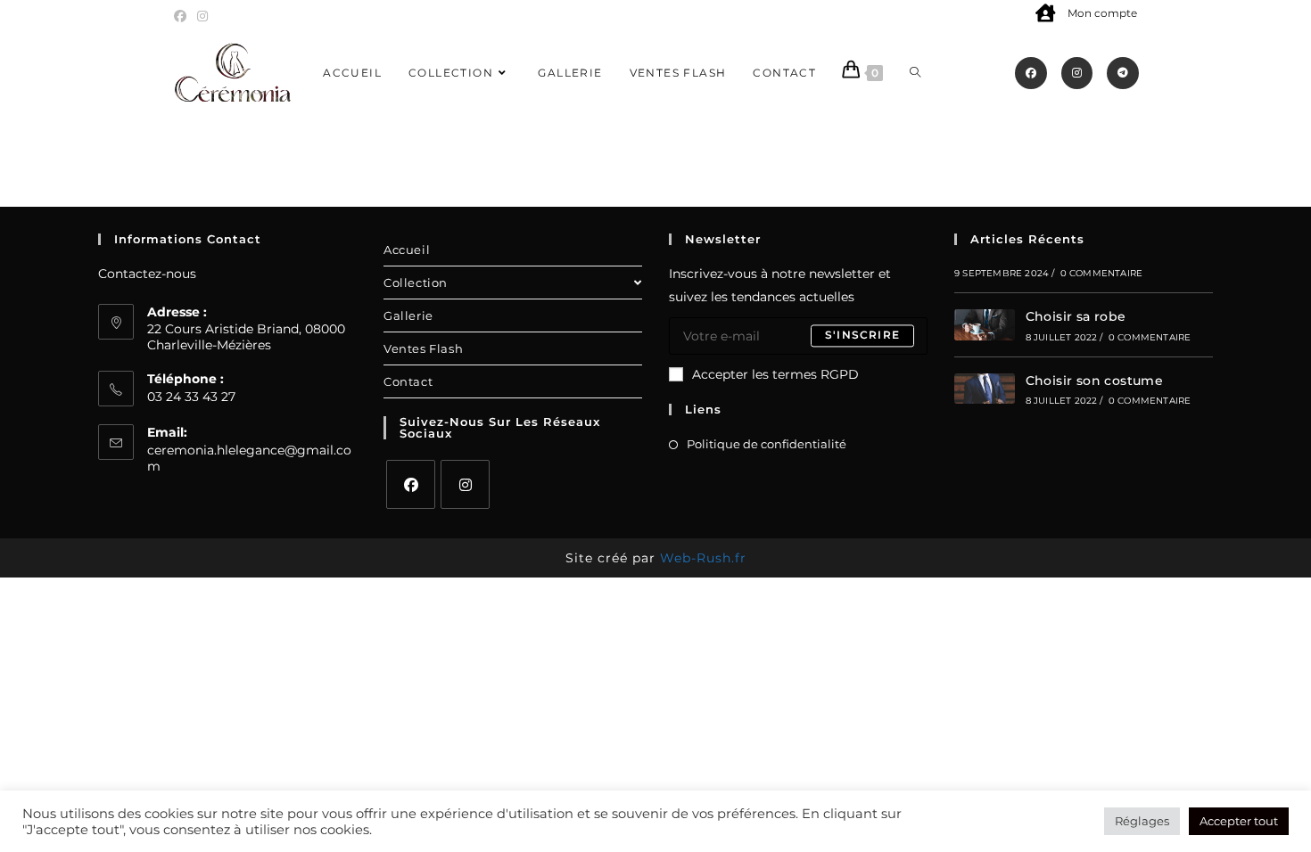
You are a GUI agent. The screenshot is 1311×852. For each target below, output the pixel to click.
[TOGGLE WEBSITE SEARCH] (915, 73)
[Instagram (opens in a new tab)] (202, 16)
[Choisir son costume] (984, 389)
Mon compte (1102, 13)
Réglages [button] (1142, 821)
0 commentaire (1101, 273)
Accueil (406, 249)
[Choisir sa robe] (984, 324)
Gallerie (408, 315)
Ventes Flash (423, 348)
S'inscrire (862, 335)
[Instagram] (465, 484)
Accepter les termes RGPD (775, 374)
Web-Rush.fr (703, 558)
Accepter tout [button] (1239, 821)
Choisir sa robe (1076, 316)
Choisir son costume (1095, 381)
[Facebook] (410, 484)
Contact (408, 381)
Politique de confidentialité (766, 444)
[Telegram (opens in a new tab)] (1123, 73)
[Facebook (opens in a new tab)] (183, 16)
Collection (415, 282)
